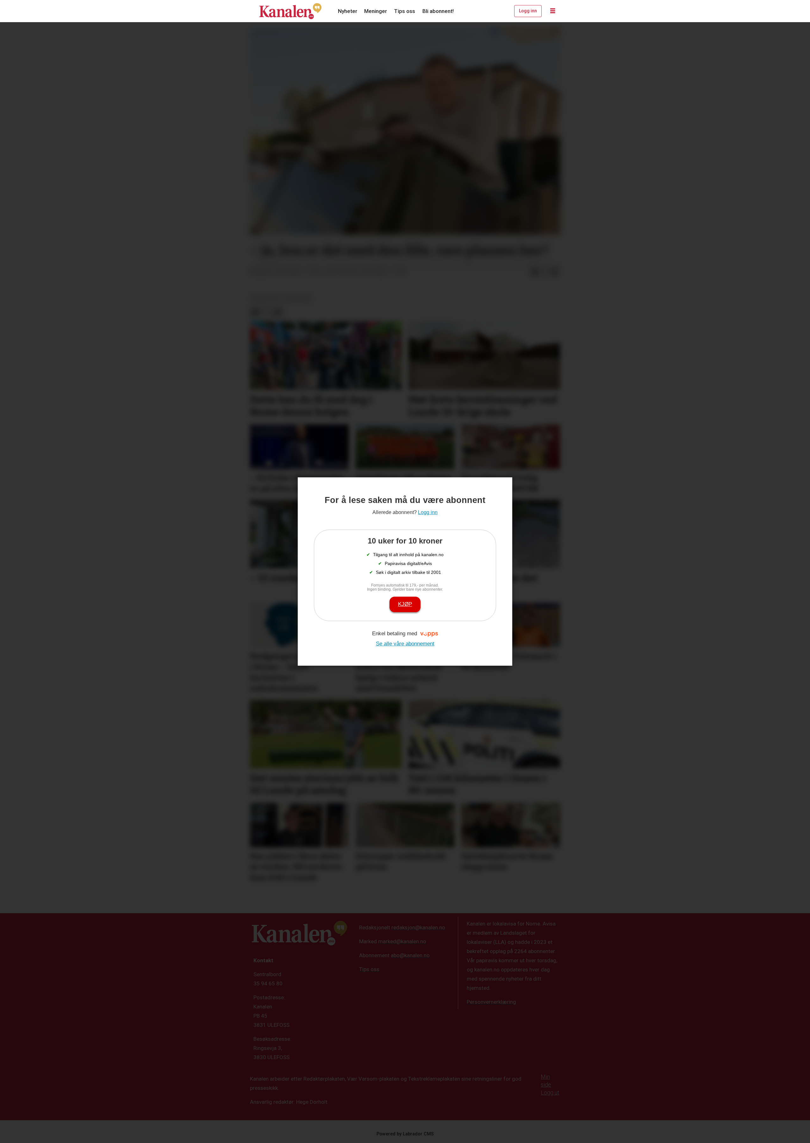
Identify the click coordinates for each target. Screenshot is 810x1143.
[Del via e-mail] (554, 272)
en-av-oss (265, 298)
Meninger (375, 11)
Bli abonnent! (438, 11)
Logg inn (528, 10)
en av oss (297, 298)
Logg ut (550, 1092)
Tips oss (404, 11)
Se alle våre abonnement (405, 644)
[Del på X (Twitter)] (544, 272)
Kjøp (405, 604)
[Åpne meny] (552, 11)
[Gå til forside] (290, 11)
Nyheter (347, 11)
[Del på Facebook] (534, 272)
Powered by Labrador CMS (405, 1134)
